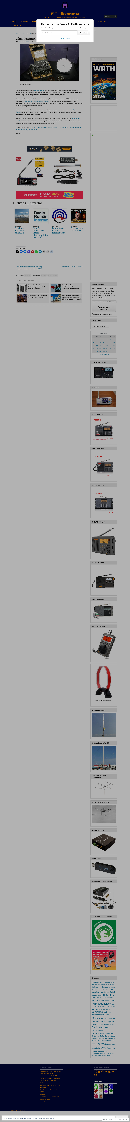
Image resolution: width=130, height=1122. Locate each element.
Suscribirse (84, 33)
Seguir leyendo (65, 38)
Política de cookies (50, 1118)
